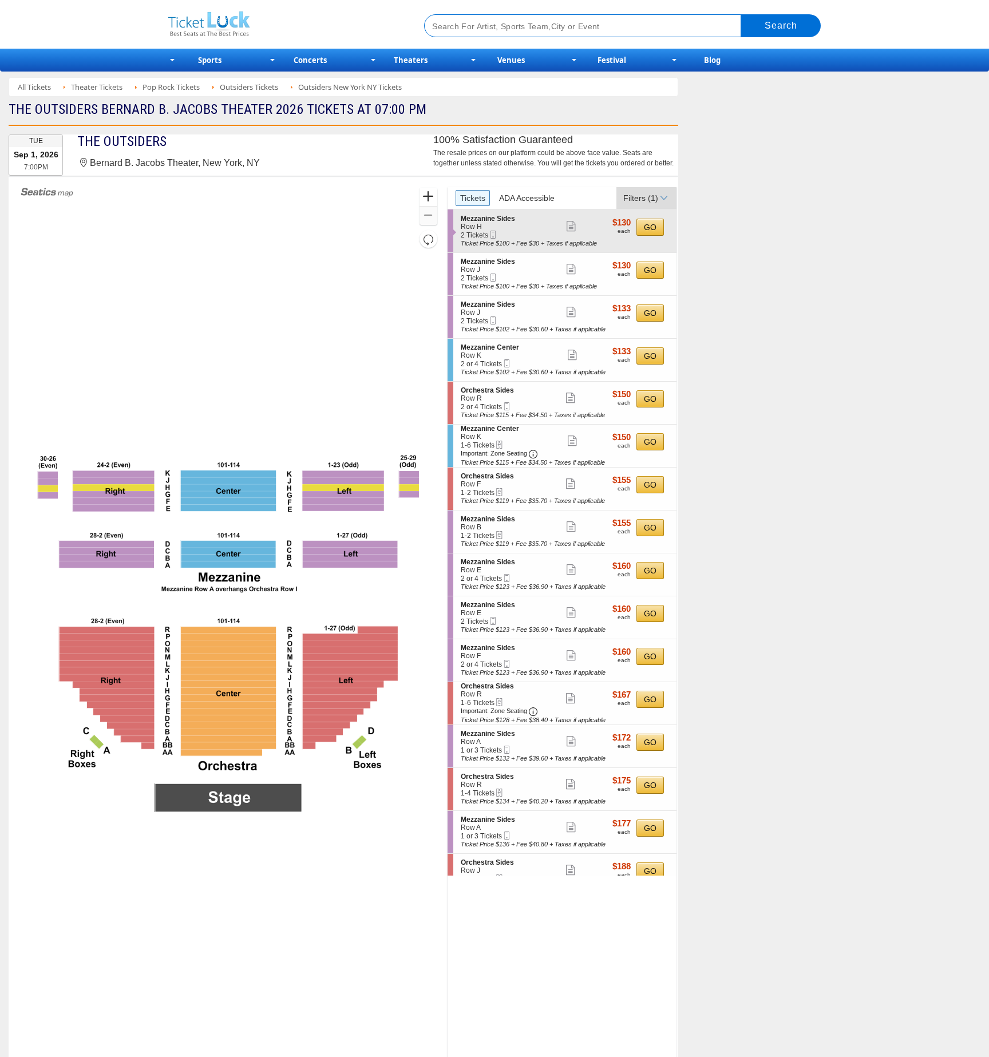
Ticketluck (282, 24)
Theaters (411, 60)
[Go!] (781, 25)
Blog (712, 60)
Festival (612, 60)
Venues (511, 60)
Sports (209, 60)
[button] (428, 197)
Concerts (310, 60)
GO (650, 227)
